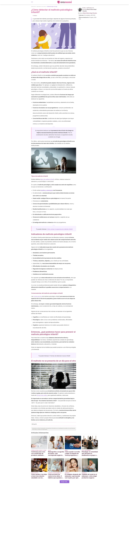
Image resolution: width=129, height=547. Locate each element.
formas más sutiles (42, 395)
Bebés (66, 450)
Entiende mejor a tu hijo (52, 6)
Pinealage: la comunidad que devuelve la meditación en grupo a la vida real (90, 453)
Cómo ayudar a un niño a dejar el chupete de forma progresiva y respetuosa (72, 453)
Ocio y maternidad (86, 450)
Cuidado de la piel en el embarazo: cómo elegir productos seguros (89, 476)
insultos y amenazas (47, 190)
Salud (49, 450)
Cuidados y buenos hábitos (54, 472)
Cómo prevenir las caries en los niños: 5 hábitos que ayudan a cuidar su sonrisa (55, 476)
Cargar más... (64, 481)
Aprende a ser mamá (41, 6)
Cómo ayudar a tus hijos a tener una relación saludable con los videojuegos (39, 476)
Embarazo (84, 472)
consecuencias (38, 296)
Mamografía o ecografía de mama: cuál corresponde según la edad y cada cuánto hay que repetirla (56, 453)
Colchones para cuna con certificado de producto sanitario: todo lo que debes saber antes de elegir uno (39, 453)
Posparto (67, 472)
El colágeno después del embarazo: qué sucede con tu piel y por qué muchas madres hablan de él (73, 476)
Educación (33, 6)
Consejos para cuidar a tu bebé (38, 450)
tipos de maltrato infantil (47, 179)
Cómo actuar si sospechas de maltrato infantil (59, 229)
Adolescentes (34, 472)
